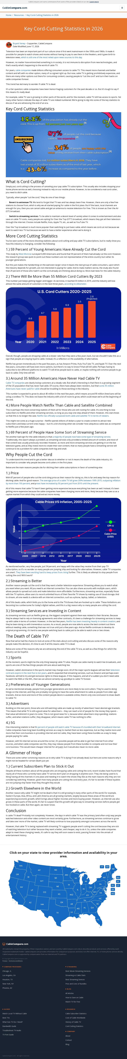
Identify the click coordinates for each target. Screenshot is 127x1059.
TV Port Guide (8, 1034)
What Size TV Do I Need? (12, 1022)
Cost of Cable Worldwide (75, 1018)
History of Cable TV (73, 1022)
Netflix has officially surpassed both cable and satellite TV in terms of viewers (73, 415)
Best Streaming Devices (75, 979)
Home (8, 15)
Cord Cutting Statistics (74, 1026)
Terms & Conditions (16, 961)
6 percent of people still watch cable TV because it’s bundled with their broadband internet (78, 727)
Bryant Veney (19, 43)
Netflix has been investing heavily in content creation (90, 621)
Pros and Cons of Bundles (75, 984)
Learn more (94, 2)
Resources (19, 15)
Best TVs (6, 1018)
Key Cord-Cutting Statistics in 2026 (43, 15)
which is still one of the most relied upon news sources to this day (51, 57)
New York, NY (8, 984)
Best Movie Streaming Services (77, 971)
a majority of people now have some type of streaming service (81, 436)
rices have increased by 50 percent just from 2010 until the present (67, 483)
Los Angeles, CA (9, 975)
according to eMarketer (75, 283)
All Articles (69, 993)
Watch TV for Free (72, 1002)
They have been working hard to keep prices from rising (42, 572)
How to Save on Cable (74, 997)
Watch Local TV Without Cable (14, 1013)
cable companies (23, 70)
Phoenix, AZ (7, 988)
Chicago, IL (6, 971)
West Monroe (25, 254)
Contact (68, 1040)
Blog (67, 1044)
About (67, 1036)
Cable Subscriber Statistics (75, 1013)
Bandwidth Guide (9, 1026)
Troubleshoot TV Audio (11, 1030)
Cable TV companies (15, 382)
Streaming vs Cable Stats (75, 975)
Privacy (4, 961)
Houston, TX (7, 979)
